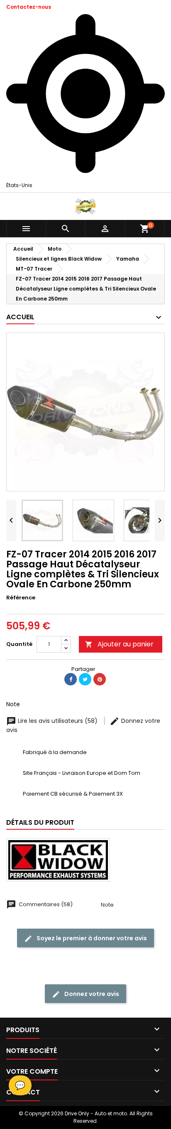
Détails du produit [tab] (40, 822)
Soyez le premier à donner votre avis (91, 938)
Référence (20, 597)
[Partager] (70, 679)
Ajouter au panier (119, 644)
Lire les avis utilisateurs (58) (57, 721)
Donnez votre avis (91, 994)
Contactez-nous (28, 6)
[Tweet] (85, 679)
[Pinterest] (99, 679)
